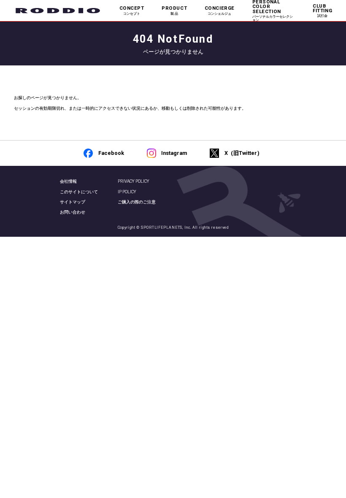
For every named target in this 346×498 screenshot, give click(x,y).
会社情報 (68, 181)
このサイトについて (79, 191)
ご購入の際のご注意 (137, 202)
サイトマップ (72, 202)
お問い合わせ (72, 212)
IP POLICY (127, 191)
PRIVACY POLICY (133, 181)
